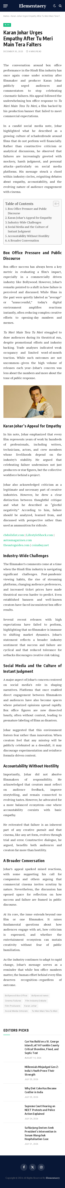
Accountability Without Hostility (28, 236)
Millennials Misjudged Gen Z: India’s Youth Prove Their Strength (42, 1070)
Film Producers (12, 1006)
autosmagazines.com (17, 540)
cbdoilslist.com (13, 535)
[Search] (60, 6)
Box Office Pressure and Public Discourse (27, 211)
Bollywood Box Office (16, 995)
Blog (7, 25)
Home (6, 16)
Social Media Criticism (16, 1011)
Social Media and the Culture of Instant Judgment (28, 229)
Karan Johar (30, 1006)
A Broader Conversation (23, 240)
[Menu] (5, 6)
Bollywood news (40, 995)
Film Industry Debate (35, 1000)
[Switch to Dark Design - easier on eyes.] (54, 5)
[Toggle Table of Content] (54, 203)
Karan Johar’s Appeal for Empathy (30, 218)
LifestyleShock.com (39, 535)
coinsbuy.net (40, 545)
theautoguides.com (16, 545)
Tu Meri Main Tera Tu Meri (45, 1011)
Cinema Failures (13, 1000)
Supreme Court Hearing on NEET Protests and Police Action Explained (40, 1109)
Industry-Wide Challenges (24, 222)
